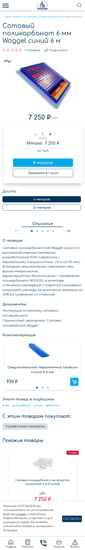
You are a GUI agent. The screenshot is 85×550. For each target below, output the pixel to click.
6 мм (5, 405)
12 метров (42, 207)
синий (37, 405)
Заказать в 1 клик (43, 173)
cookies (20, 514)
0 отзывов (32, 50)
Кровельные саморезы (25, 426)
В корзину (43, 163)
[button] (68, 230)
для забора (21, 405)
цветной (52, 405)
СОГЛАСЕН (72, 518)
